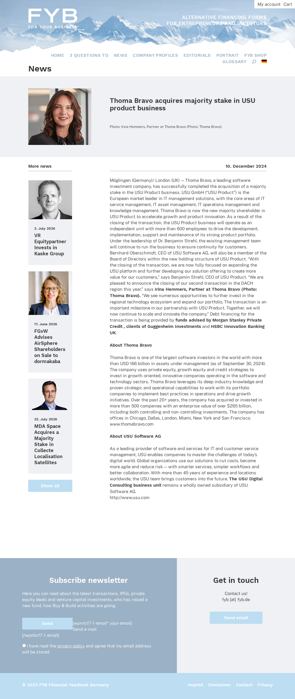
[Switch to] (264, 61)
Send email (236, 617)
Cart (287, 4)
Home (57, 55)
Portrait (227, 55)
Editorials (197, 55)
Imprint (195, 684)
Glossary (234, 61)
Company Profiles (155, 55)
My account (269, 4)
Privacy (265, 684)
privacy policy (71, 645)
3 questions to (89, 55)
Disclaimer (219, 684)
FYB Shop (255, 55)
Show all (50, 485)
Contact (244, 684)
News (120, 55)
